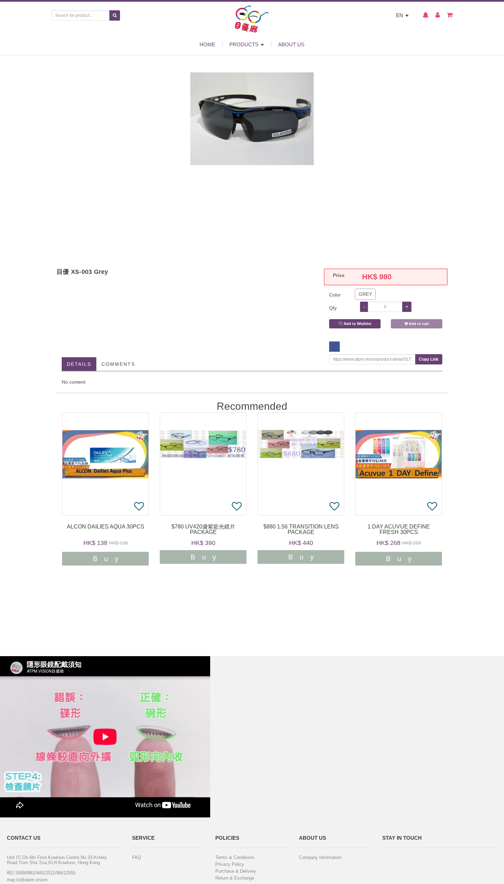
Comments (118, 364)
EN (400, 15)
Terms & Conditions (234, 857)
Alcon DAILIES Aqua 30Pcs (105, 527)
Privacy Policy (229, 864)
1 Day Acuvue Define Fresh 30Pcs (399, 529)
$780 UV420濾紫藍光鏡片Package (203, 529)
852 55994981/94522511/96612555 (41, 872)
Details (79, 364)
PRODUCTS (244, 44)
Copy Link (429, 359)
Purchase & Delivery (235, 871)
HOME (207, 44)
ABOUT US (291, 44)
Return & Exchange (234, 878)
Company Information (320, 857)
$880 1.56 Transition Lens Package (301, 529)
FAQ (136, 857)
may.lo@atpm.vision (27, 879)
